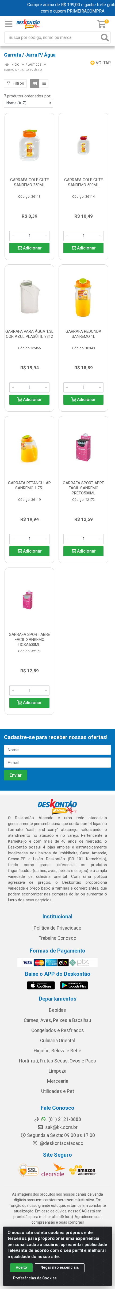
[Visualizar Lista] (43, 83)
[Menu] (9, 24)
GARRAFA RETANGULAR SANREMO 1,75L (29, 485)
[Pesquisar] (104, 37)
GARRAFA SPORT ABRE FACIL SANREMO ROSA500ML (29, 639)
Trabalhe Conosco (57, 938)
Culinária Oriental (57, 1040)
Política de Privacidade (57, 928)
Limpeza (57, 1071)
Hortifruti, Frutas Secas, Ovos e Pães (57, 1061)
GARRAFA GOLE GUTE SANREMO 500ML (83, 182)
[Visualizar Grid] (34, 83)
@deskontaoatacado (61, 1143)
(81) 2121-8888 (64, 1119)
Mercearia (57, 1081)
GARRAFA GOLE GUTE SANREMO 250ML (29, 182)
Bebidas (57, 1010)
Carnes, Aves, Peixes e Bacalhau (57, 1020)
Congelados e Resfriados (57, 1030)
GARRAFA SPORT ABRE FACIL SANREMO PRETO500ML (83, 488)
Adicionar (32, 248)
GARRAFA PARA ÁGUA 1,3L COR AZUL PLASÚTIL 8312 (29, 334)
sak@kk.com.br (61, 1127)
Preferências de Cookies (35, 1278)
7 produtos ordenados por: (27, 96)
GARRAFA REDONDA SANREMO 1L (83, 334)
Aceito (21, 1267)
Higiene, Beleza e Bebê (57, 1050)
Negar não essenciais (59, 1267)
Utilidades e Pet (57, 1091)
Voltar (103, 62)
